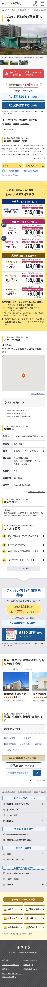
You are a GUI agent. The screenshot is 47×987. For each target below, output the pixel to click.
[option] (23, 804)
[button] (23, 73)
